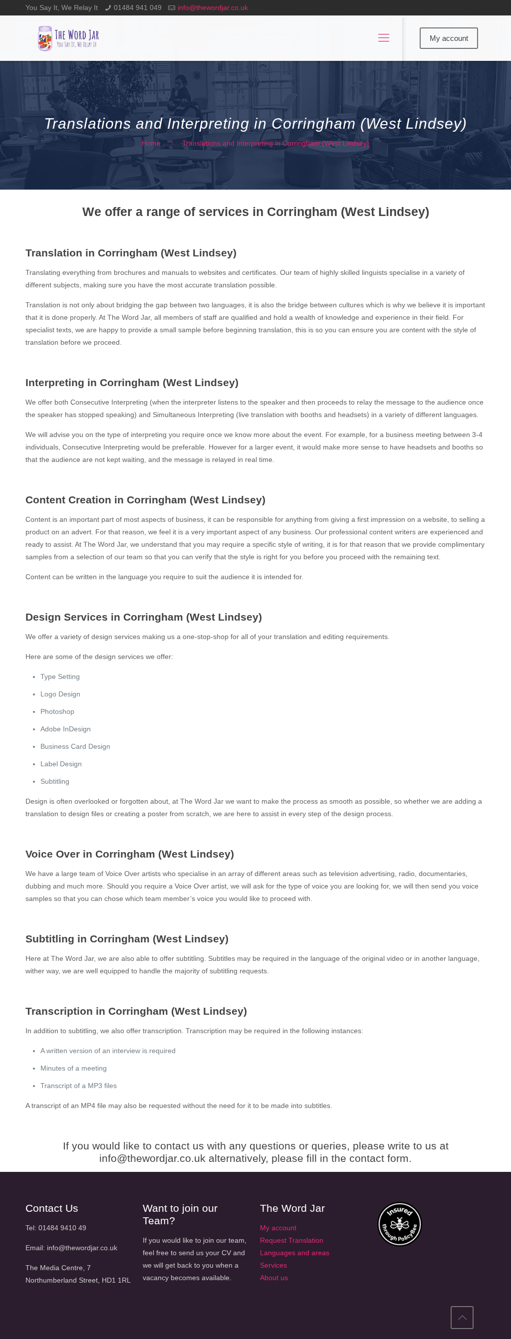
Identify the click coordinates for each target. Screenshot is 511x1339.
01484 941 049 (138, 7)
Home (151, 143)
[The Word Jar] (69, 37)
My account (449, 38)
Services (273, 1265)
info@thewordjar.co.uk (213, 7)
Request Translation (291, 1240)
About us (274, 1278)
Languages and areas (294, 1253)
